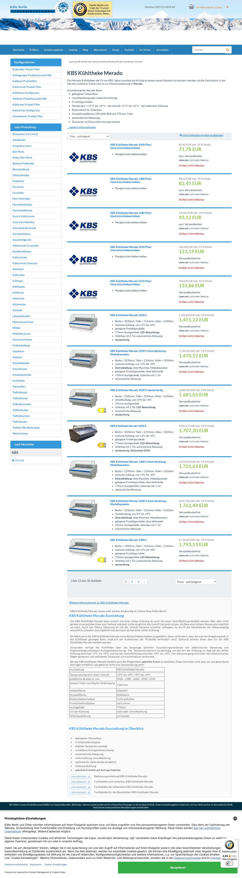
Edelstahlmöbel (20, 175)
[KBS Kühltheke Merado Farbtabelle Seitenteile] (81, 786)
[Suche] (228, 49)
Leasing (73, 49)
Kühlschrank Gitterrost (24, 263)
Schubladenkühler (22, 374)
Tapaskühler (19, 386)
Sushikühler (18, 380)
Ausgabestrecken (21, 145)
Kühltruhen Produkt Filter (26, 104)
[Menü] (236, 840)
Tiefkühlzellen (19, 421)
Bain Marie (18, 151)
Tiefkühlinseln (19, 392)
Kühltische (18, 292)
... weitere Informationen (81, 127)
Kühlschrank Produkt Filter (26, 86)
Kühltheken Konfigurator (25, 92)
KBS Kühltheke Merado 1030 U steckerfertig (136, 390)
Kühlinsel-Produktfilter (24, 81)
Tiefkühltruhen (20, 410)
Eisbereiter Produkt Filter (26, 69)
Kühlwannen (19, 304)
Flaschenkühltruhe (22, 210)
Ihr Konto (145, 49)
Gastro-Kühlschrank (23, 216)
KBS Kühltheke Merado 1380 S (128, 539)
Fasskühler (18, 192)
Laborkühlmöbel (21, 316)
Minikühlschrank (21, 333)
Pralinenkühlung (21, 345)
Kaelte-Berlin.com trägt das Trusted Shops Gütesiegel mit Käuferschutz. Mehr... (99, 9)
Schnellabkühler (20, 363)
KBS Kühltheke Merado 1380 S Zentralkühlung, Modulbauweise (138, 463)
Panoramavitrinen (22, 339)
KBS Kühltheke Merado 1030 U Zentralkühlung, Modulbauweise (138, 502)
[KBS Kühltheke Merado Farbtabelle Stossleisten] (81, 792)
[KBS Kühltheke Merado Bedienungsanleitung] (81, 776)
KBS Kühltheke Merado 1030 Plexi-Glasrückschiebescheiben (131, 146)
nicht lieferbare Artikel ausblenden (202, 135)
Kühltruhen (18, 275)
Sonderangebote (53, 49)
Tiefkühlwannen (21, 415)
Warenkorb (100, 49)
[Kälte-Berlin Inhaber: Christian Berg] (39, 7)
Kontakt (129, 49)
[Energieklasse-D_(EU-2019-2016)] (101, 410)
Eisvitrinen (18, 186)
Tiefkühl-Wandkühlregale (26, 427)
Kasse (115, 49)
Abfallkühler (19, 139)
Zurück (19, 460)
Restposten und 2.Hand (25, 134)
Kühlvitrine (18, 298)
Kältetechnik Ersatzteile (25, 245)
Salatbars (17, 357)
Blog (85, 49)
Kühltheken (18, 286)
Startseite (18, 49)
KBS (83, 61)
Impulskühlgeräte (21, 239)
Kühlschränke (19, 257)
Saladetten (18, 351)
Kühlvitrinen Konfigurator (26, 110)
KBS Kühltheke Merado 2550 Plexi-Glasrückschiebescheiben (131, 282)
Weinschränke (20, 433)
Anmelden (162, 49)
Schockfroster (19, 368)
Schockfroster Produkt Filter (27, 116)
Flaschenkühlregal (22, 204)
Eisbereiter (18, 181)
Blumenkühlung (20, 169)
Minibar (16, 327)
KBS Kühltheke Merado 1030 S (128, 315)
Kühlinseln (18, 269)
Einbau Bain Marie (22, 157)
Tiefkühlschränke (21, 404)
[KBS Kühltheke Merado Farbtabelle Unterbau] (81, 781)
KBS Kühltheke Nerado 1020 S (128, 425)
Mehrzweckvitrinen (22, 321)
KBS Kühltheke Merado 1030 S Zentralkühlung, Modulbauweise (138, 352)
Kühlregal (17, 280)
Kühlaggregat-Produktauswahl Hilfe (31, 75)
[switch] (229, 863)
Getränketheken (21, 233)
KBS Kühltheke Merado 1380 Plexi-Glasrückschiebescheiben (131, 180)
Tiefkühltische (20, 398)
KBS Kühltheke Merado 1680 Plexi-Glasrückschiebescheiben (131, 214)
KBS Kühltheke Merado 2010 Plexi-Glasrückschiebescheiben (131, 248)
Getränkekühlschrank (24, 228)
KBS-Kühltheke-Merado (130, 61)
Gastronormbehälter (23, 222)
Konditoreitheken (21, 251)
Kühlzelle (17, 310)
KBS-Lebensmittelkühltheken (101, 61)
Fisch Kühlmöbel (21, 198)
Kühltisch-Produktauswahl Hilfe (29, 98)
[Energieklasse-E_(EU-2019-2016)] (101, 445)
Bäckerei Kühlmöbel (23, 163)
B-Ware (34, 49)
